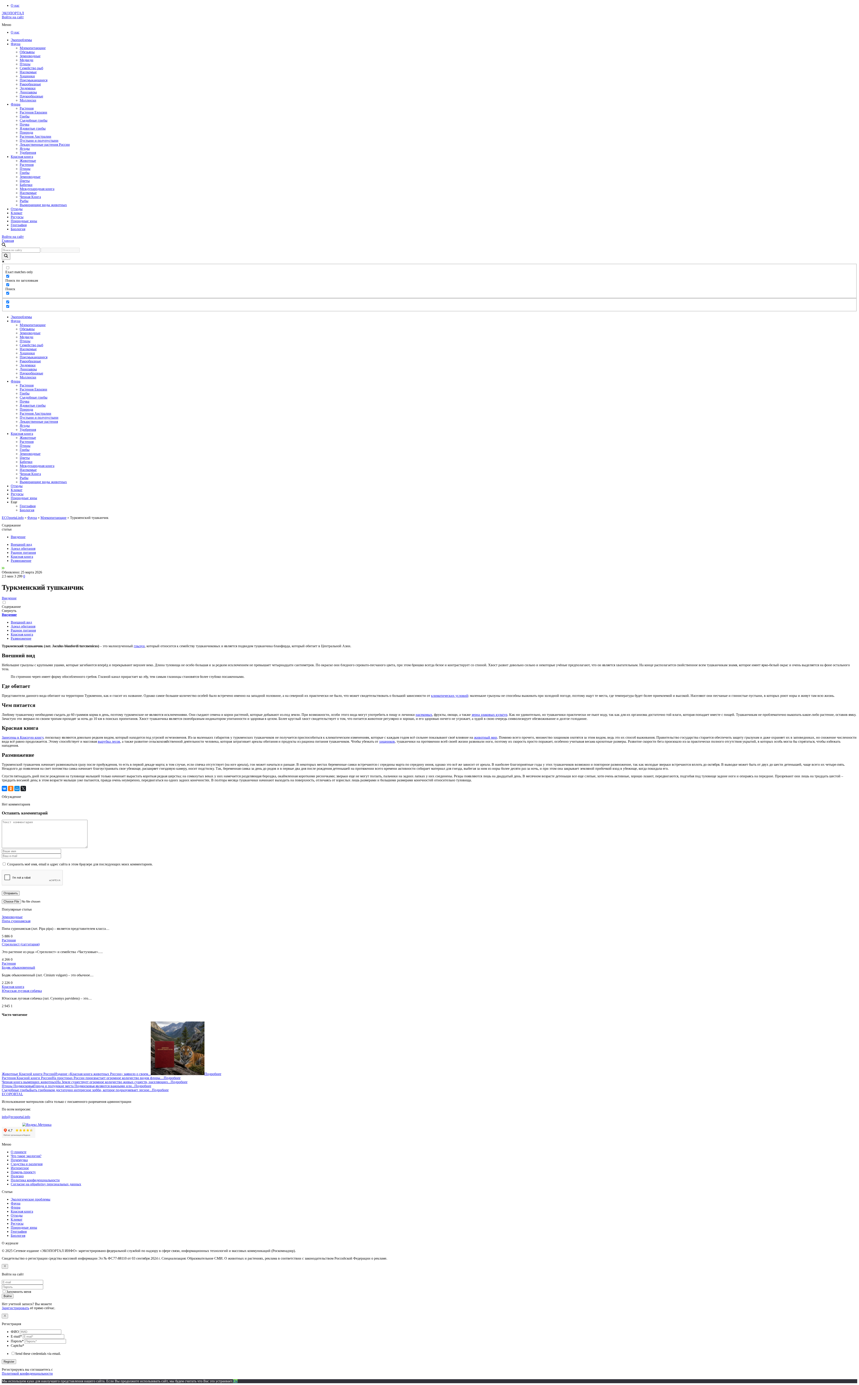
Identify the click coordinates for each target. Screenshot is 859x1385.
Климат (16, 213)
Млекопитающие (33, 48)
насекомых (424, 715)
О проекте (18, 1152)
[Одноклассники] (10, 788)
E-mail (16, 1336)
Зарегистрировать (15, 1308)
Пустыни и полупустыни (39, 140)
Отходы (17, 209)
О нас (15, 5)
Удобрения (28, 152)
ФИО (15, 1332)
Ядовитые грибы (33, 128)
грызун (139, 646)
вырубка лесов (109, 741)
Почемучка (19, 1160)
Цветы (25, 181)
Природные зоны (24, 221)
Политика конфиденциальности (35, 1180)
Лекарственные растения (39, 421)
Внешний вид (21, 544)
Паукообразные (31, 96)
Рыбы (24, 201)
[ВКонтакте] (4, 788)
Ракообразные (30, 84)
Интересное (20, 1168)
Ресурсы (17, 217)
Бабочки (26, 185)
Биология (18, 229)
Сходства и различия (27, 1164)
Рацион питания (23, 552)
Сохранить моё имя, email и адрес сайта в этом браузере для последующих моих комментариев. (80, 864)
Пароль (17, 1341)
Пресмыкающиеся (33, 80)
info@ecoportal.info (16, 1117)
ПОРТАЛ (13, 13)
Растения (27, 108)
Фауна (15, 44)
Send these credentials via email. (38, 1353)
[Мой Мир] (17, 788)
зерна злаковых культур (489, 715)
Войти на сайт (13, 17)
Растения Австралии (35, 136)
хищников (387, 741)
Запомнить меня (18, 1292)
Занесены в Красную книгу (22, 737)
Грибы (25, 116)
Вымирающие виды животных (43, 205)
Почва (24, 124)
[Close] (5, 1266)
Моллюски (28, 100)
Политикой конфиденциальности (27, 1373)
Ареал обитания (23, 548)
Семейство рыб (31, 68)
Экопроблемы (21, 40)
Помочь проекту (23, 1172)
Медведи (26, 60)
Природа (26, 132)
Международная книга (37, 189)
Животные (28, 161)
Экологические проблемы (30, 1199)
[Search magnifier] (6, 256)
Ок (235, 1381)
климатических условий (449, 696)
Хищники (27, 76)
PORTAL (12, 1094)
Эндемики (28, 88)
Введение (18, 537)
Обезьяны (27, 52)
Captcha (17, 1345)
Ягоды (25, 148)
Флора (15, 104)
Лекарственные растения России (45, 144)
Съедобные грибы (33, 120)
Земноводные (30, 56)
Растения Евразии (33, 112)
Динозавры (28, 92)
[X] (23, 788)
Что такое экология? (26, 1156)
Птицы (25, 64)
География (19, 225)
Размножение (21, 560)
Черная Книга (30, 197)
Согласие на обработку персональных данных (46, 1184)
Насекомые (28, 72)
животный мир (485, 737)
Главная (8, 241)
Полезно (17, 1176)
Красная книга (22, 157)
